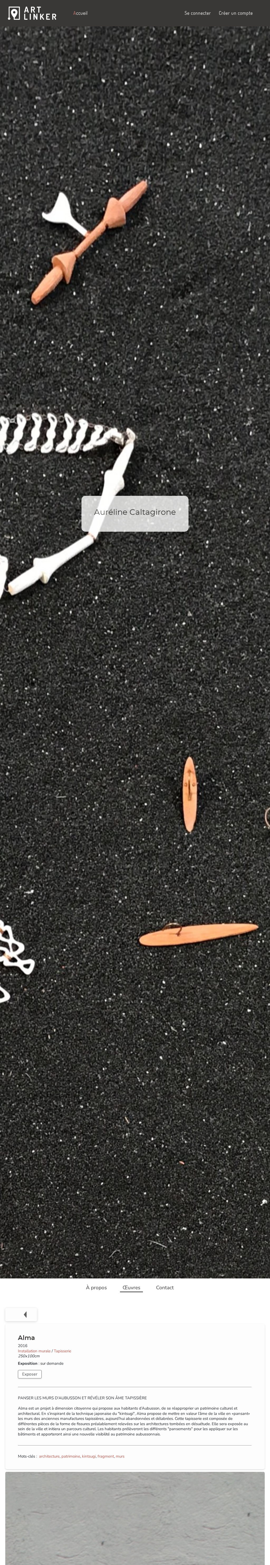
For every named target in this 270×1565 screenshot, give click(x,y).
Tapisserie (62, 1351)
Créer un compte (236, 13)
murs (120, 1456)
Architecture (49, 1456)
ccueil (80, 13)
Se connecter (198, 13)
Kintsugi (89, 1456)
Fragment (106, 1456)
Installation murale (34, 1351)
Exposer (29, 1374)
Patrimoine (70, 1456)
